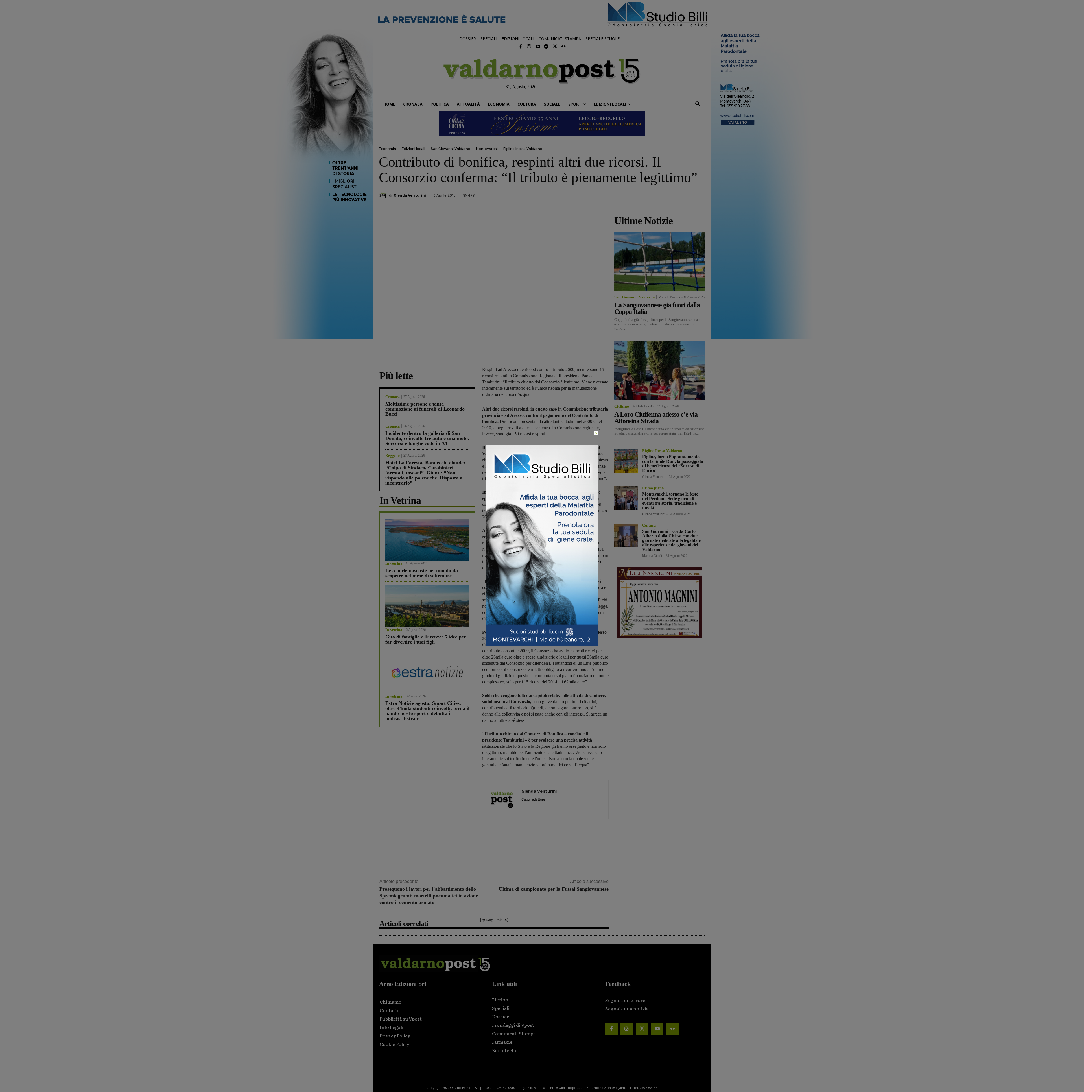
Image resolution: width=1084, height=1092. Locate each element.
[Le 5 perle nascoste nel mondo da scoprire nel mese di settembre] (427, 540)
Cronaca (392, 397)
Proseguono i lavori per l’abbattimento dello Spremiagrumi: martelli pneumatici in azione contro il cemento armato (428, 895)
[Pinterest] (660, 193)
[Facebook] (520, 46)
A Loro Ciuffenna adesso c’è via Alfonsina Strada (656, 418)
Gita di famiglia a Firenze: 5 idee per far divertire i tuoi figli (425, 639)
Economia (387, 149)
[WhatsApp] (686, 193)
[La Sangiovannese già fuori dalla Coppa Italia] (659, 261)
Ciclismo (621, 407)
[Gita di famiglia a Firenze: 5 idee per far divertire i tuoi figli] (427, 606)
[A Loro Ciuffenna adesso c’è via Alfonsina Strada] (659, 370)
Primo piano (653, 488)
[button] (698, 104)
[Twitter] (554, 46)
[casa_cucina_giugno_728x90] (542, 123)
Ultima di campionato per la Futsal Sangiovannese (554, 889)
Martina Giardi (652, 556)
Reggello (392, 456)
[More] (699, 193)
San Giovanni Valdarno (450, 149)
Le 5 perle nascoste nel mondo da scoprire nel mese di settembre (421, 573)
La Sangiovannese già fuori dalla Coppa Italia (657, 308)
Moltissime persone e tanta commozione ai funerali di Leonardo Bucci (425, 409)
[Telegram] (546, 46)
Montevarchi (487, 149)
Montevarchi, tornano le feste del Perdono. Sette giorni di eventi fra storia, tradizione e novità (670, 501)
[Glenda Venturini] (384, 195)
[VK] (673, 193)
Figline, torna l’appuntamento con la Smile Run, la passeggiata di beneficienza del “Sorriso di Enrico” (672, 463)
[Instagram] (529, 46)
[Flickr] (563, 46)
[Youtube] (538, 46)
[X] (647, 193)
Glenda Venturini (410, 195)
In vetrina (393, 564)
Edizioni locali (413, 149)
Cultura (649, 526)
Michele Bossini (669, 297)
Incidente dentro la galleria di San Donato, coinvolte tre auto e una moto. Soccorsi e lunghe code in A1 (427, 438)
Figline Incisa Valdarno (522, 149)
